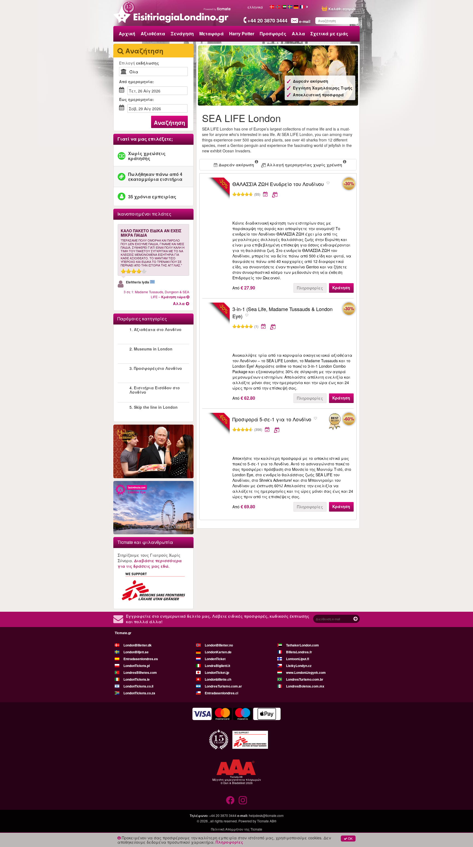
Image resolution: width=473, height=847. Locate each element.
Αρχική (127, 33)
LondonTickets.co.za (139, 693)
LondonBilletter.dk (137, 645)
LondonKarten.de (218, 651)
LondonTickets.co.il (138, 686)
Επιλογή (139, 63)
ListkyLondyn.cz (299, 665)
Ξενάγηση (182, 33)
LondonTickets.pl (136, 665)
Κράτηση (341, 287)
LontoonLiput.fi (297, 658)
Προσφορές (273, 33)
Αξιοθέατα (153, 33)
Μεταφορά (211, 33)
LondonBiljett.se (136, 651)
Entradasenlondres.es (140, 658)
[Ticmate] (217, 8)
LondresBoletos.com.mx (305, 686)
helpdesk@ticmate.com (266, 815)
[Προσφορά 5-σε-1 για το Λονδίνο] (334, 422)
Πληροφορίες (310, 288)
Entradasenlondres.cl (221, 693)
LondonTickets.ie (136, 679)
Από (136, 81)
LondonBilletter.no (219, 645)
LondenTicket (215, 658)
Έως (136, 99)
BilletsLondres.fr (299, 651)
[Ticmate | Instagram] (243, 800)
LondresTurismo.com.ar (223, 686)
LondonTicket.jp (217, 672)
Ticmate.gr (123, 632)
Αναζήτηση (169, 122)
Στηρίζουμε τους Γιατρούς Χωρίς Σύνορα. (150, 560)
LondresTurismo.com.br (304, 679)
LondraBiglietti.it (217, 665)
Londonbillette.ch (218, 679)
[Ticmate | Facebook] (230, 800)
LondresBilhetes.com (140, 672)
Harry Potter (241, 33)
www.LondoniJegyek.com (306, 672)
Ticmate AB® (266, 821)
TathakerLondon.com (302, 645)
